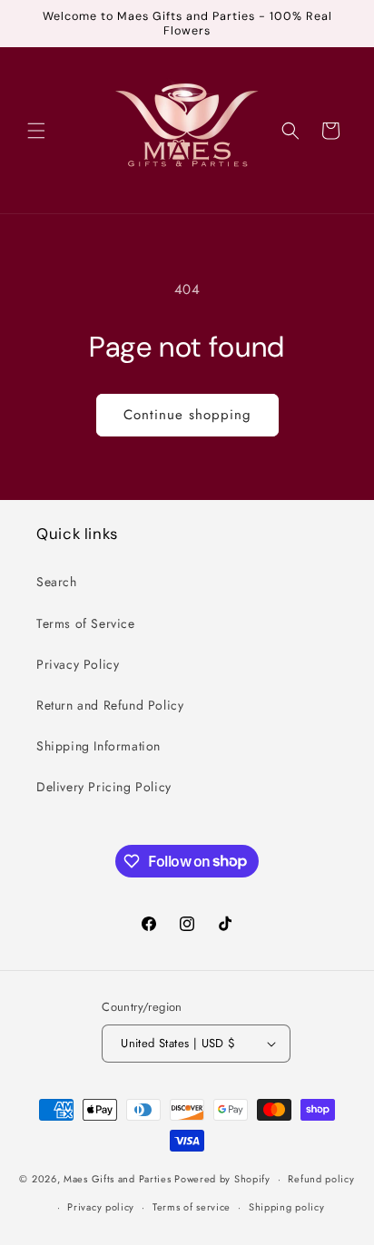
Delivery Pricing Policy (104, 787)
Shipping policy (287, 1207)
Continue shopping (187, 415)
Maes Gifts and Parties (117, 1178)
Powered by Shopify (222, 1178)
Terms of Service (85, 623)
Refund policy (321, 1178)
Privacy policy (100, 1207)
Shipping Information (98, 746)
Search (56, 582)
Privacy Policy (77, 664)
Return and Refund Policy (109, 705)
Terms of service (192, 1207)
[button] (36, 131)
